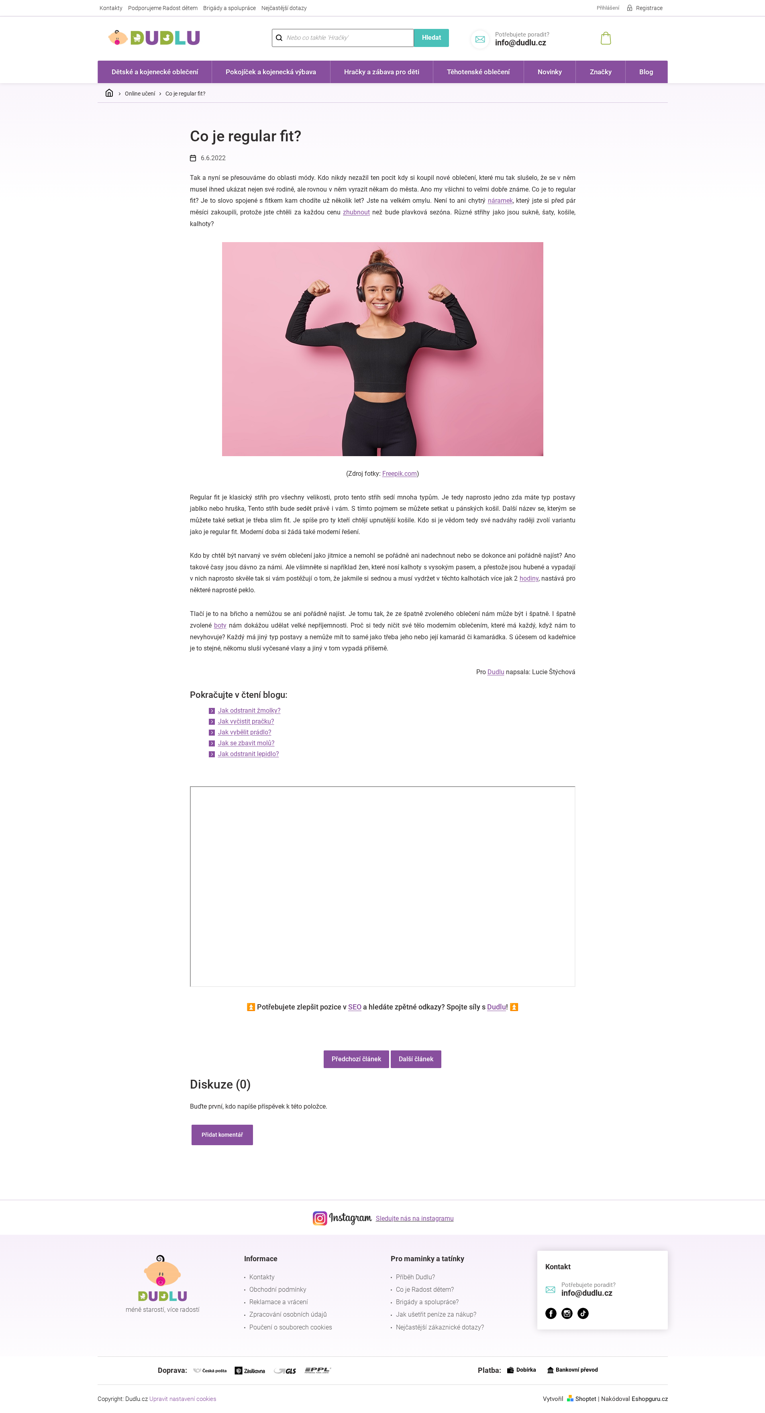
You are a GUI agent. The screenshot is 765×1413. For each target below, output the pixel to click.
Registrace (649, 8)
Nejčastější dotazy (284, 8)
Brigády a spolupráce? (427, 1302)
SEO (354, 1007)
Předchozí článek (356, 1059)
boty (220, 625)
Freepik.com (399, 473)
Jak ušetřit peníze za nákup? (436, 1314)
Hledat (431, 37)
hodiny (529, 578)
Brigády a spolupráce (229, 8)
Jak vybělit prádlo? (244, 732)
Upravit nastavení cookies (182, 1399)
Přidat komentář (222, 1135)
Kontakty (111, 8)
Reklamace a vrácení (278, 1302)
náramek (500, 200)
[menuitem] (155, 72)
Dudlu (496, 672)
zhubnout (356, 212)
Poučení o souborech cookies (290, 1327)
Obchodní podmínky (277, 1289)
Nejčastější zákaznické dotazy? (440, 1327)
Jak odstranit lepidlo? (248, 754)
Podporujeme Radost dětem (163, 8)
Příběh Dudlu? (415, 1277)
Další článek (416, 1059)
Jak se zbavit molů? (246, 743)
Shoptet (585, 1399)
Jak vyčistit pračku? (246, 721)
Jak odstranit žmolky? (249, 710)
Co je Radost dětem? (425, 1289)
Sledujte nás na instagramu (415, 1218)
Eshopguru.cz (650, 1399)
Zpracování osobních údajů (288, 1314)
